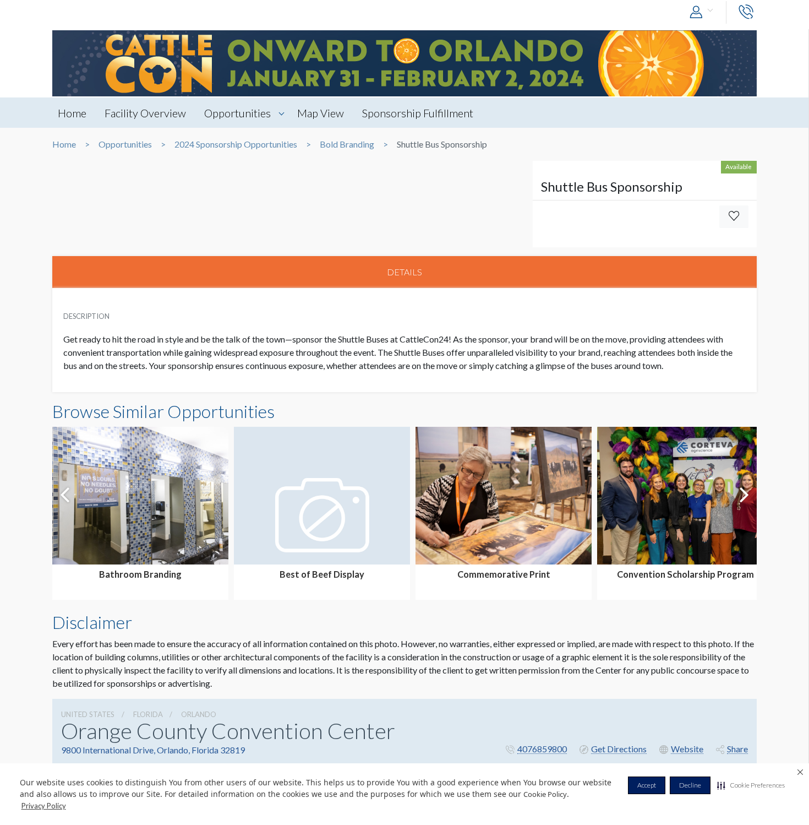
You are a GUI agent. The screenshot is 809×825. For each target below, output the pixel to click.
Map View (320, 113)
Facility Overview (145, 113)
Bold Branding (347, 144)
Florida (148, 714)
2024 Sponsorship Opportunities (235, 144)
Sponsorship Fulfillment (417, 113)
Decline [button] (690, 785)
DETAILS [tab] (404, 272)
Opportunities (237, 113)
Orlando (198, 714)
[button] (751, 785)
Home (72, 113)
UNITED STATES (87, 714)
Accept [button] (646, 785)
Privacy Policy (43, 805)
